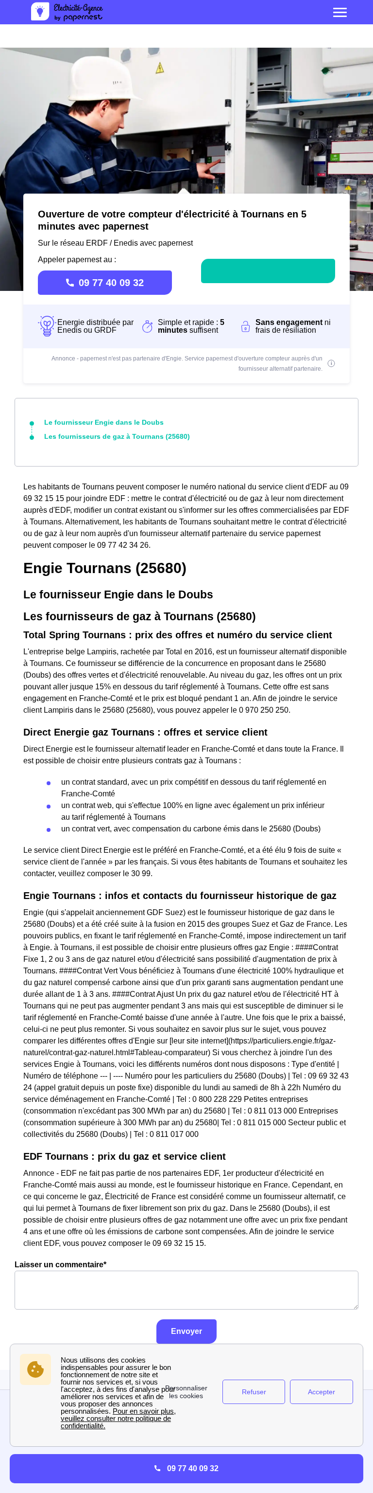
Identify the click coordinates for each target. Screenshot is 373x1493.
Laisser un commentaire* (60, 1264)
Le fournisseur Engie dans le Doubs (104, 422)
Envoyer (186, 1331)
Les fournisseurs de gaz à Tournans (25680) (117, 436)
